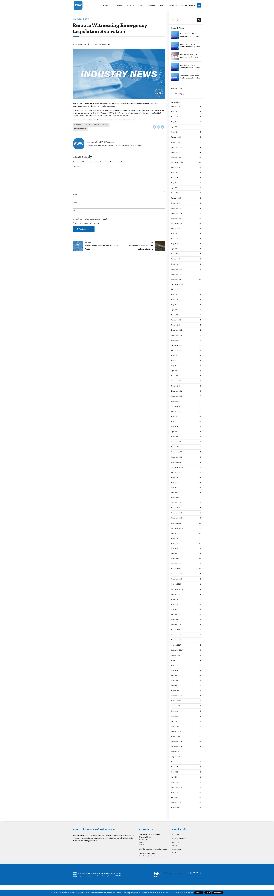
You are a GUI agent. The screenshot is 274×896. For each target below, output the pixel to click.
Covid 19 (88, 124)
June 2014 (174, 792)
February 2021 (176, 442)
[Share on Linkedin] (162, 127)
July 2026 (174, 112)
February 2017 (176, 686)
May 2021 (174, 427)
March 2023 (175, 315)
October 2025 (176, 157)
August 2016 (175, 706)
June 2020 (174, 483)
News (162, 5)
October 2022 (176, 340)
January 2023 (175, 325)
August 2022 (175, 350)
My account (176, 849)
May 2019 (174, 549)
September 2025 (177, 162)
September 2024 (177, 223)
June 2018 (174, 604)
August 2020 (175, 472)
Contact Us (173, 5)
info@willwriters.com (153, 856)
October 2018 (176, 584)
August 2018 (175, 594)
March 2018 (175, 620)
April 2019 (174, 554)
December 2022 (176, 330)
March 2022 (175, 376)
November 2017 (176, 640)
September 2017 (177, 650)
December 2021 (176, 391)
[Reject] (271, 893)
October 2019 (176, 523)
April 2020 (174, 493)
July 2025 (174, 173)
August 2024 (175, 229)
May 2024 (174, 244)
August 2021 (175, 411)
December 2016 (176, 696)
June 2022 (174, 361)
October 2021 (176, 401)
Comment (77, 166)
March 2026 (175, 132)
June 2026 (174, 117)
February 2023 (176, 320)
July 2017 (174, 660)
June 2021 (174, 421)
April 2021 (174, 432)
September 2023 (177, 284)
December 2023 (176, 269)
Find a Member (117, 5)
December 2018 (176, 574)
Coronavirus (78, 124)
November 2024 (176, 213)
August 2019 (175, 533)
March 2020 (175, 498)
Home (105, 5)
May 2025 (174, 183)
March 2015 (175, 782)
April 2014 (174, 797)
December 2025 (176, 147)
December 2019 (176, 513)
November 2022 (176, 335)
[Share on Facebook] (154, 127)
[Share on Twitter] (158, 127)
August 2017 (175, 655)
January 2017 (175, 691)
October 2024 (176, 218)
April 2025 (174, 188)
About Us (130, 5)
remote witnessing (80, 129)
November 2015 (176, 747)
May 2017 (174, 670)
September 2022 (177, 345)
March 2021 (175, 437)
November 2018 (176, 579)
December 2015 (176, 742)
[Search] (199, 5)
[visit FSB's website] (157, 874)
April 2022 (174, 371)
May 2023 (174, 305)
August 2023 (175, 289)
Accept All (198, 893)
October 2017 (176, 645)
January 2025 (175, 203)
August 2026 (175, 107)
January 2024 (175, 264)
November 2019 (176, 518)
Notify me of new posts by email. (87, 223)
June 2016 (174, 711)
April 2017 (174, 675)
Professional (151, 5)
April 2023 (174, 310)
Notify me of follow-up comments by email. (91, 219)
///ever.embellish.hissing (158, 849)
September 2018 (177, 589)
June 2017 (174, 665)
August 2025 (175, 168)
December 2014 (176, 787)
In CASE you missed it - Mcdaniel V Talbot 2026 (189, 56)
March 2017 (175, 681)
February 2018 (176, 625)
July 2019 (174, 538)
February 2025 (176, 198)
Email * (75, 203)
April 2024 (174, 249)
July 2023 (174, 295)
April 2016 (174, 721)
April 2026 (174, 127)
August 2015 (175, 757)
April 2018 (174, 614)
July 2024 (174, 234)
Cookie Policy (217, 893)
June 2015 (174, 767)
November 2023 (176, 274)
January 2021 (175, 447)
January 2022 (175, 386)
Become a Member (179, 838)
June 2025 (174, 178)
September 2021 (177, 406)
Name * (75, 194)
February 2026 (176, 137)
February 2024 (176, 259)
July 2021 (174, 416)
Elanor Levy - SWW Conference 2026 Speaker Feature (190, 45)
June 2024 (174, 239)
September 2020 (177, 467)
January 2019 (175, 569)
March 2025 (175, 193)
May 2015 (174, 772)
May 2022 (174, 366)
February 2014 (176, 802)
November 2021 (176, 396)
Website (76, 211)
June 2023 (174, 300)
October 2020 (176, 462)
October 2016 (176, 701)
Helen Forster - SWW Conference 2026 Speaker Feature (190, 35)
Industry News (81, 19)
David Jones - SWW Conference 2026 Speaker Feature (190, 66)
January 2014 (175, 808)
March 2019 (175, 559)
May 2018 (174, 609)
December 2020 (176, 452)
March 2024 (175, 254)
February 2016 (176, 731)
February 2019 (176, 564)
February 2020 (176, 503)
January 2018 (175, 630)
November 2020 (176, 457)
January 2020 (175, 508)
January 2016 (175, 736)
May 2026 (174, 122)
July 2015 (174, 762)
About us (175, 842)
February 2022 (176, 381)
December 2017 (176, 635)
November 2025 (176, 152)
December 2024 (176, 208)
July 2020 (174, 477)
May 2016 (174, 716)
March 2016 (175, 726)
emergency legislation (101, 124)
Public (140, 5)
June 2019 (174, 543)
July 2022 (174, 355)
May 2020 (174, 488)
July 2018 (174, 599)
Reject (208, 893)
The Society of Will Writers (98, 44)
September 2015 (177, 752)
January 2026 (175, 142)
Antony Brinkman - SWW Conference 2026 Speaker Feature (190, 77)
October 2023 (176, 279)
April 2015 (174, 777)
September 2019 (177, 528)
